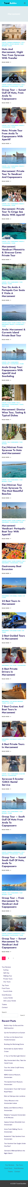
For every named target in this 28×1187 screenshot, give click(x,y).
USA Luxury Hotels (9, 1001)
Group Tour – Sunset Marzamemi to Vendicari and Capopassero (14, 943)
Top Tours (13, 665)
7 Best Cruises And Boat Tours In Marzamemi (12, 709)
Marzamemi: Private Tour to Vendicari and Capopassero (13, 174)
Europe (4, 42)
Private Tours (7, 979)
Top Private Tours (15, 739)
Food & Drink (11, 403)
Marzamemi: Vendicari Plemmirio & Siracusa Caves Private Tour (13, 251)
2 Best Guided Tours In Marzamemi (13, 637)
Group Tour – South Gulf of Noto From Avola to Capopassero (13, 821)
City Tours (6, 982)
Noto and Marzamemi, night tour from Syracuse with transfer (13, 53)
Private (21, 125)
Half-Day (6, 973)
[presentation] (14, 32)
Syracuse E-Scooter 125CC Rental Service (12, 782)
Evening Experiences (13, 42)
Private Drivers (14, 44)
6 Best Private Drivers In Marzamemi (9, 672)
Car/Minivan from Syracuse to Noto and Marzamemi (12, 450)
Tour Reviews (14, 86)
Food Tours (6, 988)
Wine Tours (5, 406)
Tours (10, 45)
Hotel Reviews (6, 995)
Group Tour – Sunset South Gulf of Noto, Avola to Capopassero (14, 862)
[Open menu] (24, 3)
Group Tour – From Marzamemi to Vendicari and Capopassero (13, 902)
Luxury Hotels (8, 998)
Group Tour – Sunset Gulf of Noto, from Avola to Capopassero (14, 94)
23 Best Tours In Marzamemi (11, 602)
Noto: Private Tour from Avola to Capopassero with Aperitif (12, 135)
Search (4, 1012)
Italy (22, 42)
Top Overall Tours (16, 596)
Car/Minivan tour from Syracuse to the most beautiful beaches (12, 489)
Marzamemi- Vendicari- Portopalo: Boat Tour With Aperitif (14, 530)
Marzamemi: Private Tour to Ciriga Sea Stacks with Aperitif (13, 212)
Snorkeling (5, 364)
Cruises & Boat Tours (8, 323)
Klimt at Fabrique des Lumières (14, 1096)
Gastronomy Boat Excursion (11, 567)
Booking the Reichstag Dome (14, 1044)
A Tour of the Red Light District (14, 1056)
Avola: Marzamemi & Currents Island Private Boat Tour (13, 332)
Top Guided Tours (15, 630)
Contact (5, 1007)
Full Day (6, 970)
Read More (6, 62)
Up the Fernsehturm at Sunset (14, 1033)
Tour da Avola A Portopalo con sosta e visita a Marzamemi (13, 291)
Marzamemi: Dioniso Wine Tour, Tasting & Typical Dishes (14, 412)
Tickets (4, 1004)
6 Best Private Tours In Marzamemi (13, 745)
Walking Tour (7, 976)
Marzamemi (5, 44)
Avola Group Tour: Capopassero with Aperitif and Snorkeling (12, 371)
